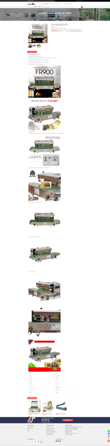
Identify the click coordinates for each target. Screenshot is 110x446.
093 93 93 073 (67, 434)
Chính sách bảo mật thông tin (50, 430)
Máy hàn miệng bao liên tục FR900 (33, 413)
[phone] (109, 431)
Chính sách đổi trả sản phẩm (50, 428)
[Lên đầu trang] (108, 443)
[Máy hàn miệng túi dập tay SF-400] (61, 406)
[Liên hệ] (109, 441)
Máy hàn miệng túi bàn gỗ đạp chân (47, 413)
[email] (109, 438)
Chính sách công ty (30, 428)
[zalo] (109, 434)
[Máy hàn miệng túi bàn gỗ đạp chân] (48, 406)
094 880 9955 (72, 429)
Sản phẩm (34, 6)
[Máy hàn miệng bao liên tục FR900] (34, 406)
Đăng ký (67, 420)
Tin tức (39, 6)
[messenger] (109, 436)
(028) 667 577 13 (67, 429)
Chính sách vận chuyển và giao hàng (51, 431)
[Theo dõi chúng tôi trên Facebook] (56, 441)
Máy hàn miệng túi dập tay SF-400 (60, 413)
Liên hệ (28, 430)
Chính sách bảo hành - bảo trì (50, 429)
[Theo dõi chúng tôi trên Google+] (60, 441)
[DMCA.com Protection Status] (41, 441)
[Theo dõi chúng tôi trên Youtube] (58, 441)
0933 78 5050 (67, 430)
